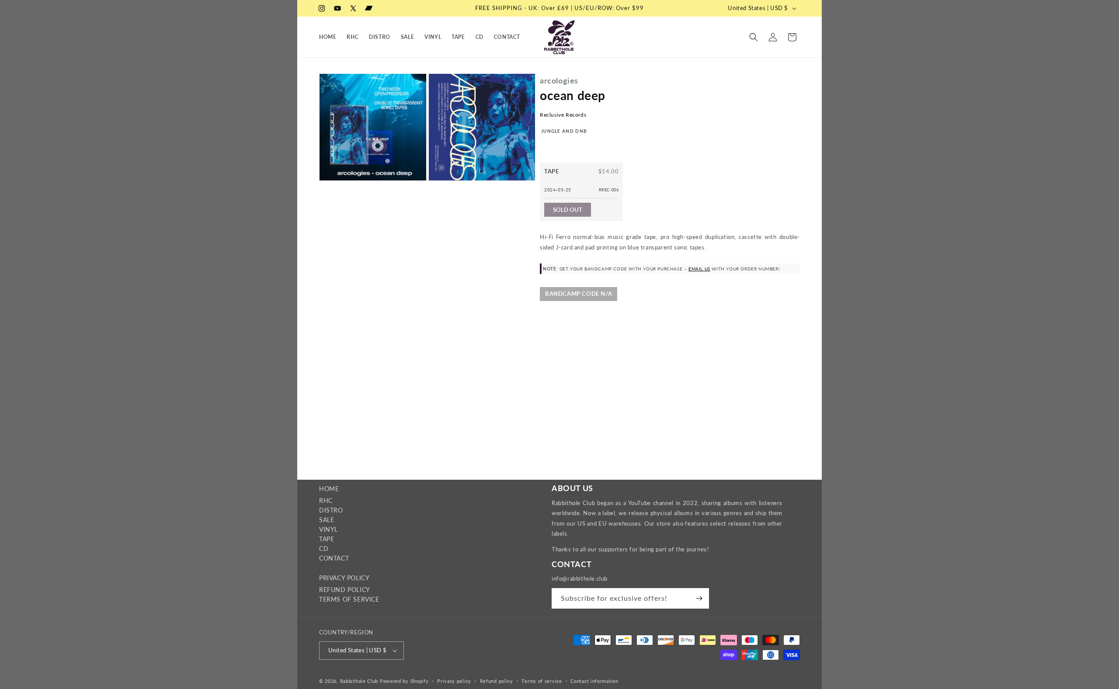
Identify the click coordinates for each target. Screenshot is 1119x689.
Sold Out (567, 209)
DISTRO (331, 510)
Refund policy (496, 681)
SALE (326, 519)
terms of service (349, 599)
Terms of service (541, 681)
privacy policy (344, 578)
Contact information (594, 681)
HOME (329, 488)
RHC (326, 500)
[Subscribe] (699, 598)
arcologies (559, 80)
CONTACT (334, 558)
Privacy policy (454, 681)
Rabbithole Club (359, 681)
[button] (753, 37)
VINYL (328, 529)
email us (699, 268)
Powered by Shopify (404, 681)
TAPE (326, 539)
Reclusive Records (563, 114)
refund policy (344, 589)
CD (323, 548)
